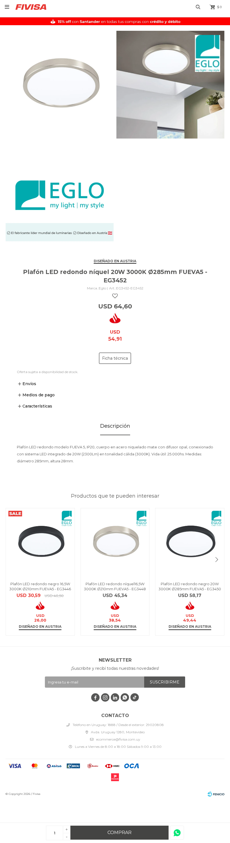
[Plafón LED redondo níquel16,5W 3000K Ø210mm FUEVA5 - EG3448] (115, 542)
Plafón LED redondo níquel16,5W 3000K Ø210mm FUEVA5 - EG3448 (115, 586)
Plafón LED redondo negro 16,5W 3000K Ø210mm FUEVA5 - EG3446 (40, 586)
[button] (217, 560)
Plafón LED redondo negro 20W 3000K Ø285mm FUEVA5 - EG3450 (189, 586)
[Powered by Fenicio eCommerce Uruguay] (216, 794)
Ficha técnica (115, 358)
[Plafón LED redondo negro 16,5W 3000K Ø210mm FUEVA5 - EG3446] (40, 542)
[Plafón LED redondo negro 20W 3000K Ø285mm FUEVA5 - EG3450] (189, 542)
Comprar (119, 832)
